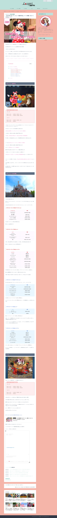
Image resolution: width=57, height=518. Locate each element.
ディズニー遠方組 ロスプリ (40, 516)
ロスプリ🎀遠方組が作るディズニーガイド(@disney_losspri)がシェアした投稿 (17, 461)
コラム (32, 8)
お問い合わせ (38, 8)
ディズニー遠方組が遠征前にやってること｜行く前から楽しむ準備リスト (20, 469)
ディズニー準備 (18, 8)
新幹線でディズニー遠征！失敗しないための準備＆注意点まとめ (19, 474)
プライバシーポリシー (45, 8)
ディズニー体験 (12, 8)
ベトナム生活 (25, 8)
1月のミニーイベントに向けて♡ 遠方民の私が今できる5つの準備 (19, 472)
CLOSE (30, 63)
